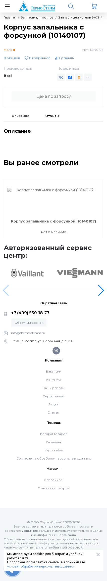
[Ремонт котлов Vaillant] (27, 273)
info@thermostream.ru (28, 333)
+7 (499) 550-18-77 (30, 312)
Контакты (53, 380)
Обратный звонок (28, 322)
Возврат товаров (53, 434)
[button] (101, 290)
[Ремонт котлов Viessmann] (79, 272)
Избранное (53, 480)
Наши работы (53, 388)
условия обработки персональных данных (40, 566)
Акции (53, 404)
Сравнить (66, 58)
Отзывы (52, 116)
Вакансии (53, 371)
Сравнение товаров (53, 488)
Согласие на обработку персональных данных (53, 458)
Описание (20, 116)
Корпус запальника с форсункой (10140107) (53, 221)
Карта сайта (54, 450)
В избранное (39, 58)
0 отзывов (12, 58)
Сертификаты (53, 396)
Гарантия (53, 442)
